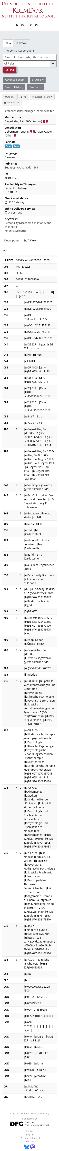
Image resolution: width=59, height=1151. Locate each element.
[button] (24, 25)
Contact (30, 1131)
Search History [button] (14, 87)
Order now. (14, 212)
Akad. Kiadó (24, 167)
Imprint (30, 1134)
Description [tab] (11, 240)
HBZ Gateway (15, 202)
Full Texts (22, 43)
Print (24, 97)
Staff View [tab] (30, 240)
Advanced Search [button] (15, 79)
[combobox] (29, 57)
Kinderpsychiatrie (15, 230)
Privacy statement (30, 1138)
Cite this (10, 97)
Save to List (13, 102)
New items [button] (35, 87)
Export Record (42, 97)
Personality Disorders (18, 223)
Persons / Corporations (20, 50)
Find (11, 69)
